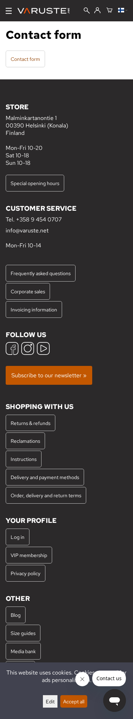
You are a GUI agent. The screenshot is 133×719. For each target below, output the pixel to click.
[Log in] (97, 10)
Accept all (73, 701)
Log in (17, 537)
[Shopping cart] (109, 10)
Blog (16, 615)
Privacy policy (25, 573)
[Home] (46, 11)
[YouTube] (43, 349)
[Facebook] (12, 349)
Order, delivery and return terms (46, 495)
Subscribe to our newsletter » (49, 375)
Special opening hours (35, 183)
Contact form (25, 59)
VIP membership (29, 555)
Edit (50, 701)
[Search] (87, 11)
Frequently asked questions (41, 273)
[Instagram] (27, 349)
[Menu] (9, 11)
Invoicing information (34, 309)
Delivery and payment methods (45, 477)
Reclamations (25, 440)
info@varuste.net (27, 230)
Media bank (23, 651)
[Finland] (122, 10)
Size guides (23, 633)
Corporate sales (28, 291)
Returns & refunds (30, 423)
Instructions (24, 459)
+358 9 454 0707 (39, 219)
